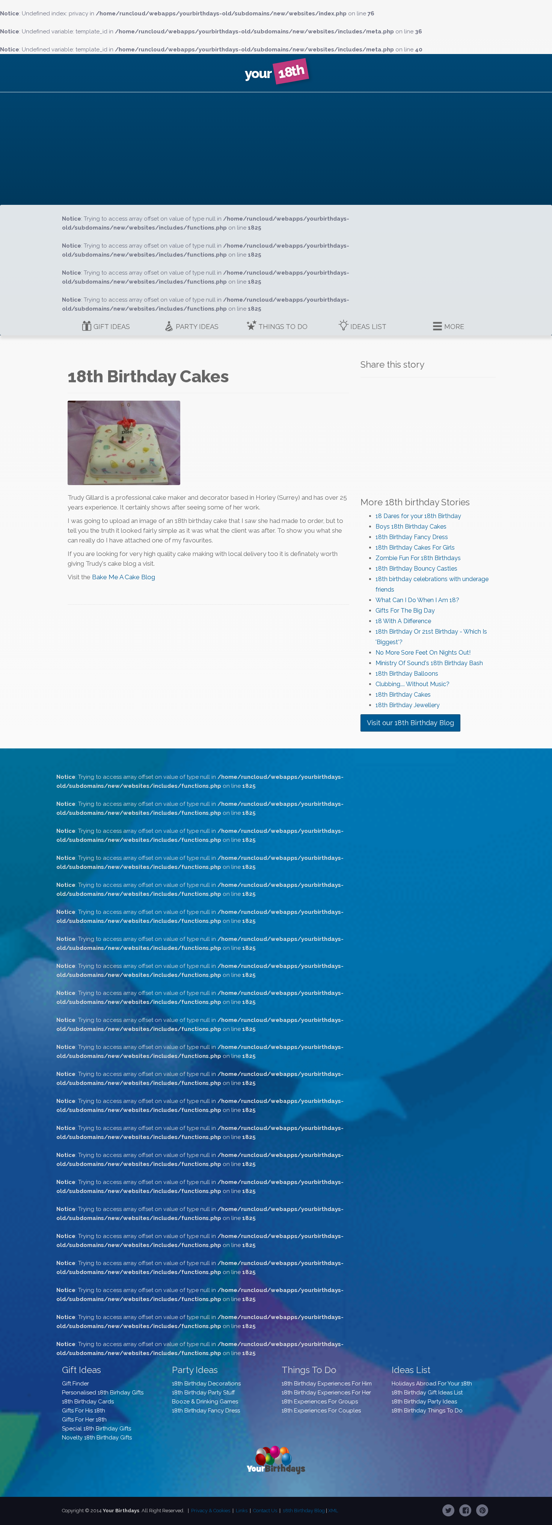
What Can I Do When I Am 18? (417, 600)
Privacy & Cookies (210, 1510)
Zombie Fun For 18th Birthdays (418, 558)
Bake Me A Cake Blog (123, 577)
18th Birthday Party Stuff (203, 1392)
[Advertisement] (276, 148)
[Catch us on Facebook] (465, 1510)
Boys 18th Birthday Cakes (411, 526)
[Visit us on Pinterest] (482, 1510)
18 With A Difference (403, 621)
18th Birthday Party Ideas (424, 1401)
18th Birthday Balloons (407, 673)
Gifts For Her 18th (84, 1419)
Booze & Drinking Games (205, 1401)
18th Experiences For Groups (320, 1401)
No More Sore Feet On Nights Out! (423, 652)
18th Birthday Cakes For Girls (415, 547)
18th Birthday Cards (88, 1401)
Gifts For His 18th (83, 1410)
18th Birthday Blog (304, 1510)
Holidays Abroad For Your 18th (432, 1383)
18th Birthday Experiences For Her (326, 1392)
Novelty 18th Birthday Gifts (97, 1437)
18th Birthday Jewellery (408, 705)
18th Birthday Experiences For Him (327, 1383)
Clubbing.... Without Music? (412, 684)
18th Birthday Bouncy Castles (416, 568)
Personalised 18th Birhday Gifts (102, 1392)
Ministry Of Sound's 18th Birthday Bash (429, 663)
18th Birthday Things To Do (427, 1410)
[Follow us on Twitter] (448, 1510)
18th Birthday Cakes (403, 694)
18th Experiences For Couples (321, 1410)
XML (333, 1510)
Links (241, 1510)
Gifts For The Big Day (405, 610)
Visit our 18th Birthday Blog (410, 723)
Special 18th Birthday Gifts (96, 1428)
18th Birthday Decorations (206, 1383)
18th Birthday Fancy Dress (412, 537)
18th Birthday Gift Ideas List (427, 1392)
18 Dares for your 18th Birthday (418, 516)
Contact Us (265, 1510)
